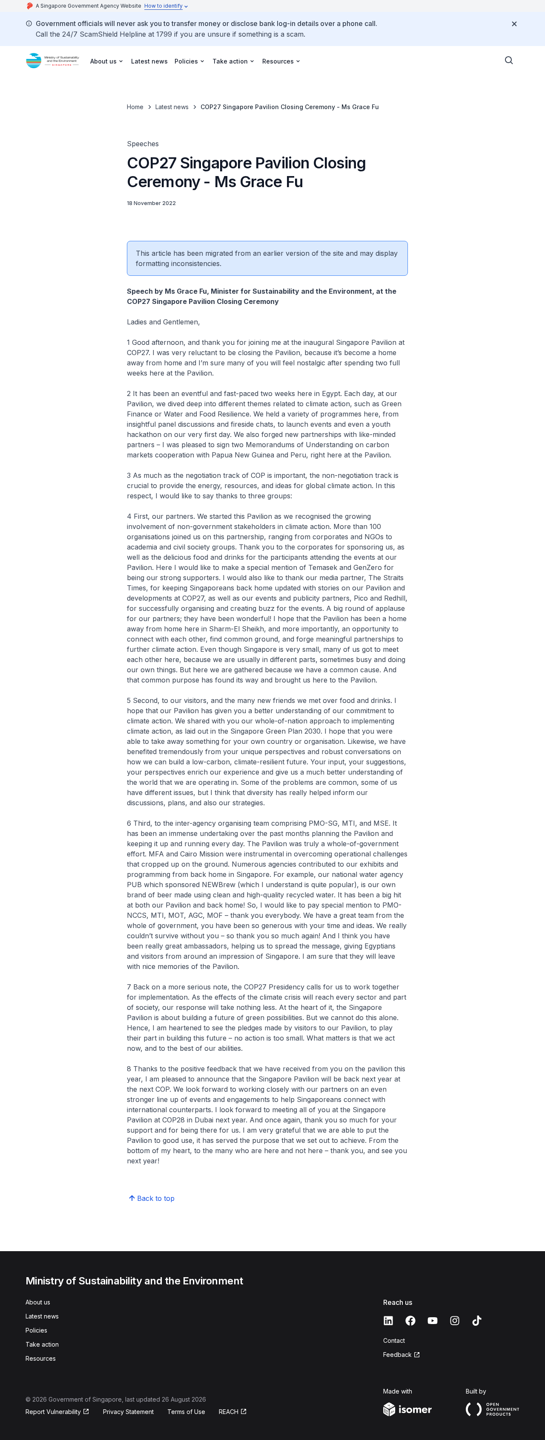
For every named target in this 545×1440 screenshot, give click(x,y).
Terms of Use (186, 1411)
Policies (36, 1330)
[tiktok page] (477, 1321)
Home (135, 106)
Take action (42, 1344)
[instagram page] (455, 1321)
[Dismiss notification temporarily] (514, 24)
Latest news (149, 61)
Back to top (156, 1198)
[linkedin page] (388, 1321)
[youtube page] (432, 1321)
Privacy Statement (128, 1411)
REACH (228, 1411)
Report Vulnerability (53, 1411)
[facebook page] (410, 1321)
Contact (394, 1340)
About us (38, 1302)
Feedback (397, 1354)
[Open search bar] (509, 60)
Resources (41, 1358)
